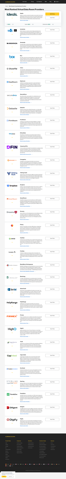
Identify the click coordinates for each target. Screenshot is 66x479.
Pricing (32, 1)
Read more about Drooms (24, 219)
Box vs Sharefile (19, 444)
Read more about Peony (24, 232)
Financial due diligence (42, 449)
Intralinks (6, 444)
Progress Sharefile (7, 449)
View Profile (52, 17)
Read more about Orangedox (25, 167)
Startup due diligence (42, 452)
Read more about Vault (24, 349)
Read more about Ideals (24, 20)
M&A (46, 1)
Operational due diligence (42, 444)
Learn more (10, 476)
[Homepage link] (10, 1)
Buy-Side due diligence (42, 446)
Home (6, 6)
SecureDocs (7, 452)
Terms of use (52, 444)
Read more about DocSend (24, 376)
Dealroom (6, 451)
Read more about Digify (24, 425)
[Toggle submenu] (27, 1)
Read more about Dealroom (24, 89)
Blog (50, 1)
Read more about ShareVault (25, 296)
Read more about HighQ (24, 336)
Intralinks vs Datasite (19, 446)
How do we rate (53, 449)
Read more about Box (23, 62)
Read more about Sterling (24, 388)
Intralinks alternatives (31, 446)
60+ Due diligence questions (43, 454)
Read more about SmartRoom (25, 206)
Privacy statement (53, 446)
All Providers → (7, 459)
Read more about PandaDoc (25, 401)
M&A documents (41, 457)
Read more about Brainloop (24, 283)
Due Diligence (39, 1)
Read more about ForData (24, 259)
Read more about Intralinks (24, 37)
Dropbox (6, 457)
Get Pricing (52, 13)
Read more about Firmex (24, 323)
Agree (4, 476)
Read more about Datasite (24, 114)
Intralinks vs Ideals (19, 451)
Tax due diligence (41, 451)
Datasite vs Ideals (19, 449)
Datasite (6, 454)
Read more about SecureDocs (25, 102)
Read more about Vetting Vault (25, 179)
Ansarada (6, 446)
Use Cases (25, 1)
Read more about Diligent (24, 413)
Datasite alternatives (31, 444)
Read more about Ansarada (24, 50)
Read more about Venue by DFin (25, 154)
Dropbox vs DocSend (19, 452)
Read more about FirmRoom (25, 127)
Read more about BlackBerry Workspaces (27, 271)
